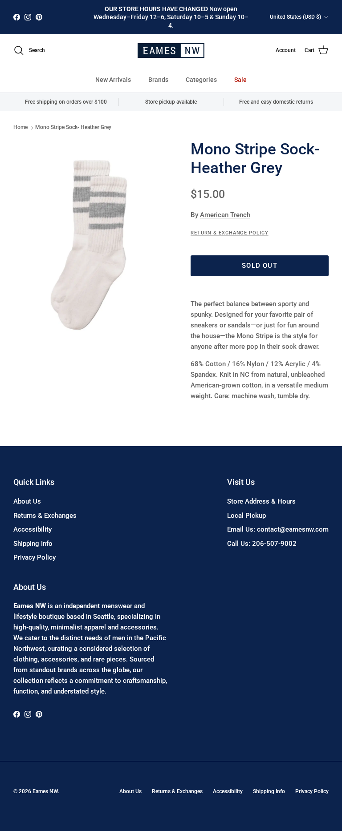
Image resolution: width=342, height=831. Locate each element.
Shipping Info (33, 544)
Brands (158, 79)
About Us (27, 501)
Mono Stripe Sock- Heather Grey (73, 128)
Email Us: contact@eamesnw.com (278, 529)
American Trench (225, 215)
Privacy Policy (34, 557)
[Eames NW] (171, 50)
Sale (240, 79)
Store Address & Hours (261, 501)
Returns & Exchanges (45, 516)
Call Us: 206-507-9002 (262, 544)
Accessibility (32, 529)
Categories (201, 79)
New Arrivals (113, 79)
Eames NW (45, 791)
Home (20, 128)
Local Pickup (246, 516)
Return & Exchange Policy (230, 233)
